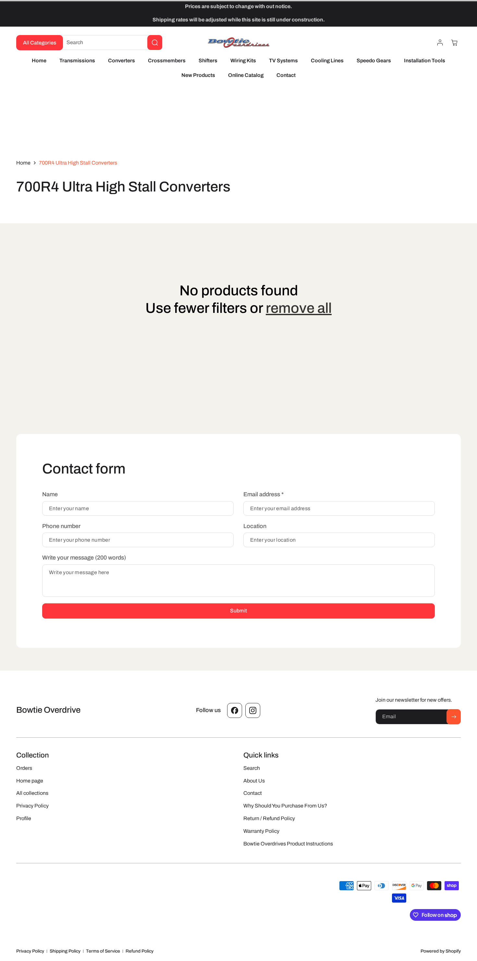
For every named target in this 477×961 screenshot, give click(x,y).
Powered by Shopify (441, 951)
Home (23, 163)
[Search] (154, 42)
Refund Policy (139, 951)
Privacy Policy (30, 951)
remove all (299, 308)
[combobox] (109, 42)
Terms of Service (103, 951)
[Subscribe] (453, 716)
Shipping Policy (65, 951)
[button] (454, 42)
